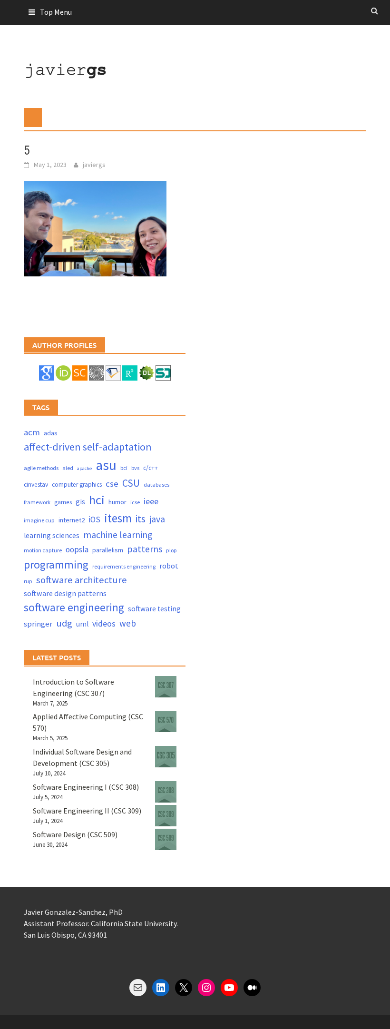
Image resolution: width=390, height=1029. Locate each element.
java (157, 519)
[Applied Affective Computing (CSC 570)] (165, 721)
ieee (151, 501)
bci (123, 467)
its (141, 518)
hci (97, 500)
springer (38, 624)
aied (67, 467)
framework (37, 502)
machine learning (118, 534)
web (127, 623)
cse (112, 483)
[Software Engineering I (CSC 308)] (165, 792)
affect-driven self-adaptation (88, 446)
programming (56, 564)
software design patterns (65, 593)
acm (32, 432)
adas (51, 433)
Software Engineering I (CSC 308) (86, 787)
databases (156, 484)
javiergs (94, 164)
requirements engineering (124, 566)
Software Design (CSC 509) (75, 834)
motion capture (43, 550)
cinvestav (36, 484)
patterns (144, 549)
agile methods (41, 467)
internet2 (71, 520)
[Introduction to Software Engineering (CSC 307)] (165, 686)
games (63, 502)
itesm (118, 518)
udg (64, 623)
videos (104, 623)
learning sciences (51, 535)
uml (82, 623)
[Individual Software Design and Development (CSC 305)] (165, 756)
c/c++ (150, 468)
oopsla (77, 549)
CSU (131, 483)
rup (28, 581)
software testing (154, 608)
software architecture (81, 580)
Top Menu (56, 12)
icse (135, 502)
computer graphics (77, 484)
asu (106, 465)
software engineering (74, 607)
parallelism (107, 550)
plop (171, 550)
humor (117, 502)
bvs (135, 467)
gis (80, 501)
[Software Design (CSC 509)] (165, 839)
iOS (94, 519)
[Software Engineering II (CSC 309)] (165, 815)
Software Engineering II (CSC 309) (87, 810)
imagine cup (39, 520)
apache (84, 468)
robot (168, 565)
